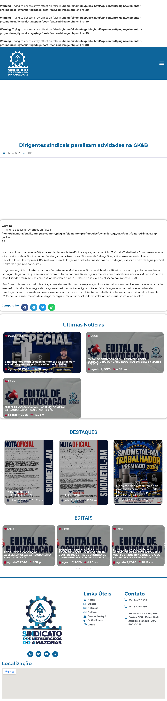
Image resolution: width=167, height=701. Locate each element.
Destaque (13, 335)
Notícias (23, 335)
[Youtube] (47, 654)
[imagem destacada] (29, 472)
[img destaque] (42, 352)
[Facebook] (30, 654)
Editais (94, 335)
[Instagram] (55, 654)
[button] (161, 63)
